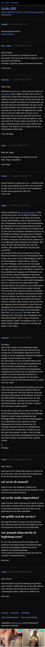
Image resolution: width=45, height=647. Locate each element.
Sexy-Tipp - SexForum (10, 2)
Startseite (4, 613)
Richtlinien (25, 613)
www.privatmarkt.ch (28, 212)
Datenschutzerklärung (29, 617)
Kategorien (15, 613)
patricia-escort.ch (7, 34)
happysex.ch (6, 94)
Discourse (18, 623)
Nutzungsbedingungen (9, 617)
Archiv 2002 (8, 8)
